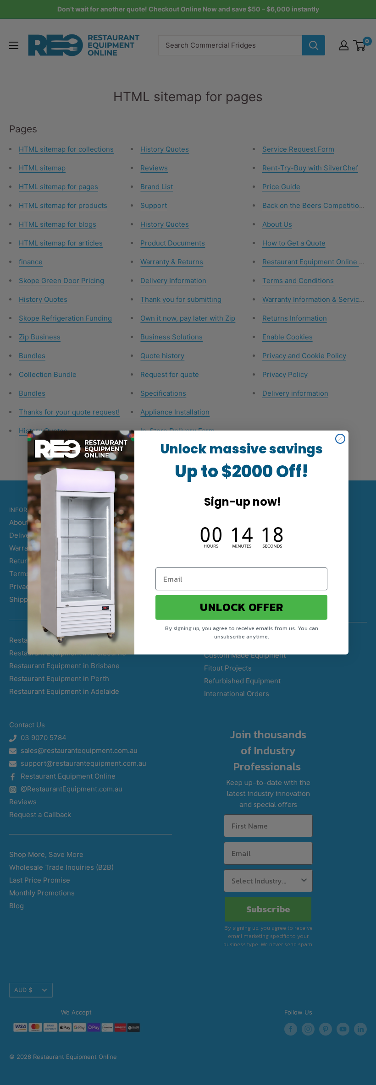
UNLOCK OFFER (241, 607)
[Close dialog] (340, 438)
